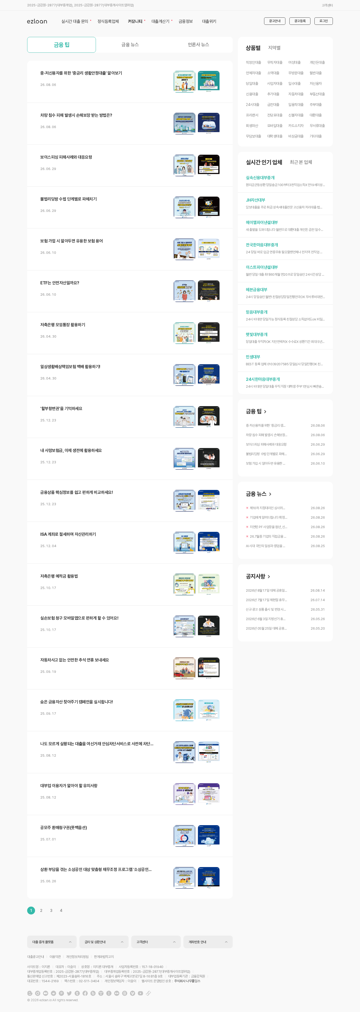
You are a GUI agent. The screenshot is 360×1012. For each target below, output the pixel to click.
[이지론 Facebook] (85, 993)
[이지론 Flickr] (116, 993)
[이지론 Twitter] (69, 993)
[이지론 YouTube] (140, 993)
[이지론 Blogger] (29, 993)
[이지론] (37, 21)
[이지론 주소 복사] (148, 993)
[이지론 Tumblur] (77, 993)
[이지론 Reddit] (53, 993)
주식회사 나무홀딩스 (187, 981)
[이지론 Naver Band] (93, 993)
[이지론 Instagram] (37, 993)
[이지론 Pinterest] (61, 993)
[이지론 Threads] (124, 993)
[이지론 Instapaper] (108, 993)
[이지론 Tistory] (101, 993)
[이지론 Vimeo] (132, 993)
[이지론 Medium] (45, 993)
